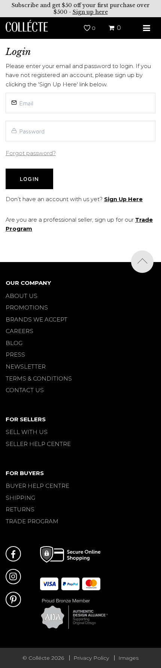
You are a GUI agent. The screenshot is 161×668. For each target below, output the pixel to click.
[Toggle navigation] (147, 28)
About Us (21, 295)
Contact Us (25, 390)
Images (128, 658)
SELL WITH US (27, 431)
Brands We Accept (36, 319)
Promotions (27, 307)
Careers (19, 331)
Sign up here (90, 12)
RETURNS (20, 509)
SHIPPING (20, 497)
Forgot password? (31, 153)
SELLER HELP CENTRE (38, 443)
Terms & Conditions (39, 378)
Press (15, 354)
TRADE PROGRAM (32, 521)
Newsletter (26, 366)
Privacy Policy (91, 658)
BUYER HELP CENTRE (37, 485)
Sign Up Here (123, 199)
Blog (14, 343)
